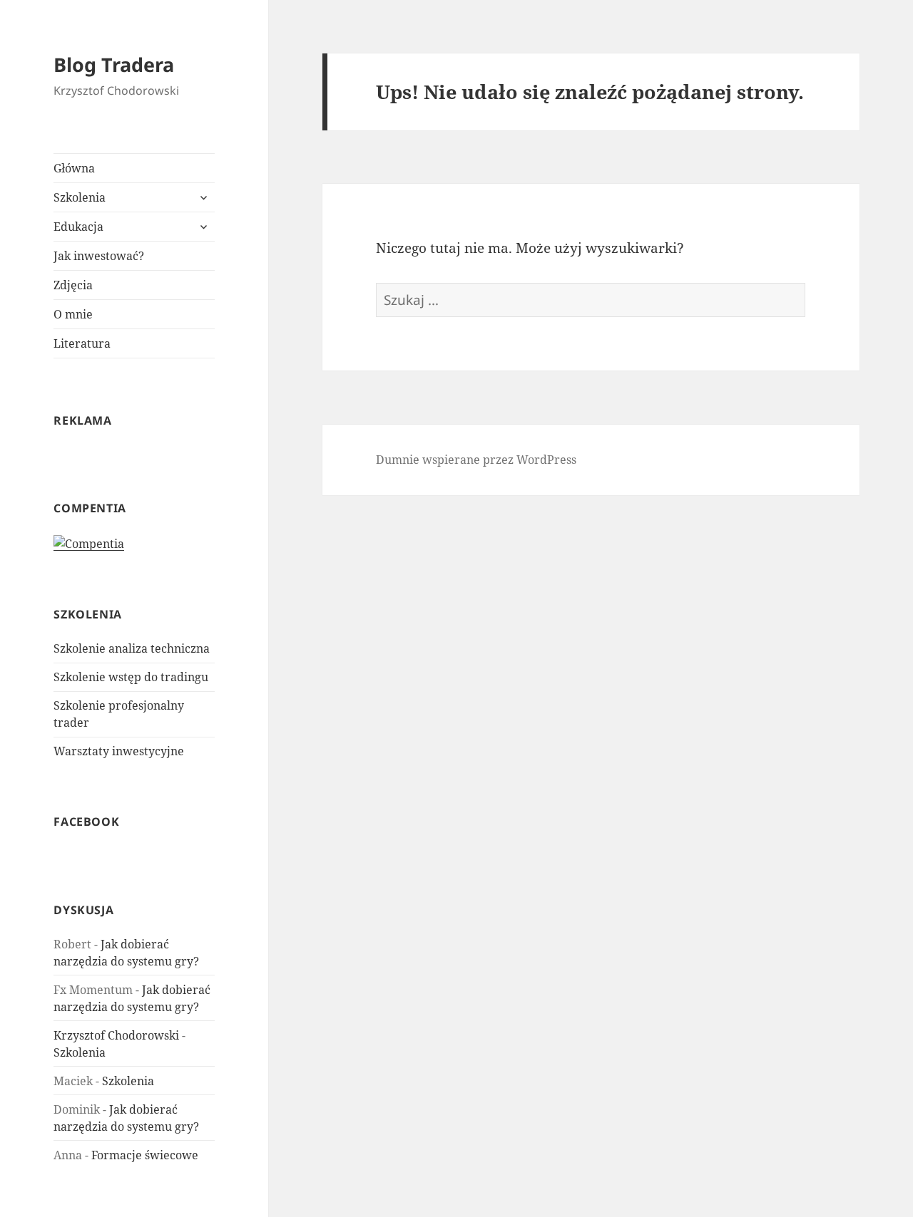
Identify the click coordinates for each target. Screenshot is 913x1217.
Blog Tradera (113, 64)
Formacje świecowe (144, 1155)
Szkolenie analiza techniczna (131, 648)
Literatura (82, 343)
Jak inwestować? (98, 256)
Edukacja (78, 226)
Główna (74, 168)
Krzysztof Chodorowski (116, 1035)
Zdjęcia (73, 285)
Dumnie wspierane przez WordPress (476, 459)
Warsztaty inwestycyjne (118, 751)
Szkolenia (79, 197)
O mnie (73, 314)
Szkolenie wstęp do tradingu (130, 677)
